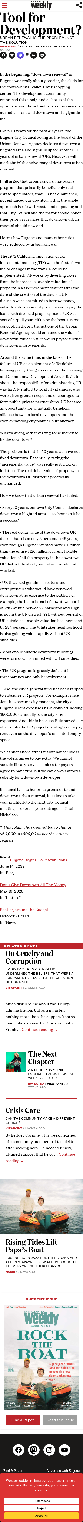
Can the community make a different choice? (40, 1120)
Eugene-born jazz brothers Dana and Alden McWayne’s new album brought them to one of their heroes (41, 1261)
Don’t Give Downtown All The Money (33, 884)
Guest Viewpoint (38, 46)
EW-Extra (36, 1083)
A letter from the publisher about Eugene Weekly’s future (51, 1073)
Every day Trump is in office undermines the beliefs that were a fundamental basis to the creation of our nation (40, 975)
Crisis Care (23, 1110)
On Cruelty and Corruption (29, 957)
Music (10, 1271)
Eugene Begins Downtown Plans (38, 859)
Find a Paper (22, 1419)
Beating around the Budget (24, 909)
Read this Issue (60, 1419)
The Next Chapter (42, 1057)
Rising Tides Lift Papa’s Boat (31, 1245)
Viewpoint (8, 46)
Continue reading (40, 1029)
